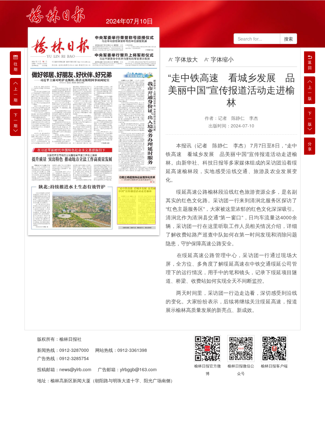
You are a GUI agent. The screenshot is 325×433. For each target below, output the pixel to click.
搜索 (288, 39)
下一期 (15, 120)
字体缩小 (222, 59)
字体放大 (186, 59)
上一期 (15, 94)
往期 (15, 66)
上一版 (310, 92)
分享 (310, 146)
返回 (310, 64)
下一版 (310, 118)
